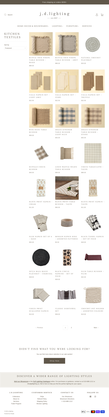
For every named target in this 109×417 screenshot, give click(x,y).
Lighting (57, 26)
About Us (16, 399)
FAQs (42, 396)
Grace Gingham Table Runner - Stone (89, 132)
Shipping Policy (42, 401)
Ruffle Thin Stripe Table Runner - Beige (39, 60)
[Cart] (102, 15)
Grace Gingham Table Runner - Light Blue (63, 132)
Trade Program (16, 403)
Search (10, 15)
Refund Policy (42, 399)
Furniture (72, 26)
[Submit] (6, 14)
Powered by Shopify (9, 413)
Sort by (6, 45)
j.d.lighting (10, 411)
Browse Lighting (42, 403)
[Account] (96, 14)
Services (87, 26)
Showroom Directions (67, 399)
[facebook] (90, 396)
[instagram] (95, 396)
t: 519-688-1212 (67, 401)
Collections (16, 396)
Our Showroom (67, 396)
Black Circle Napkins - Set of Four (64, 273)
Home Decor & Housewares (32, 26)
